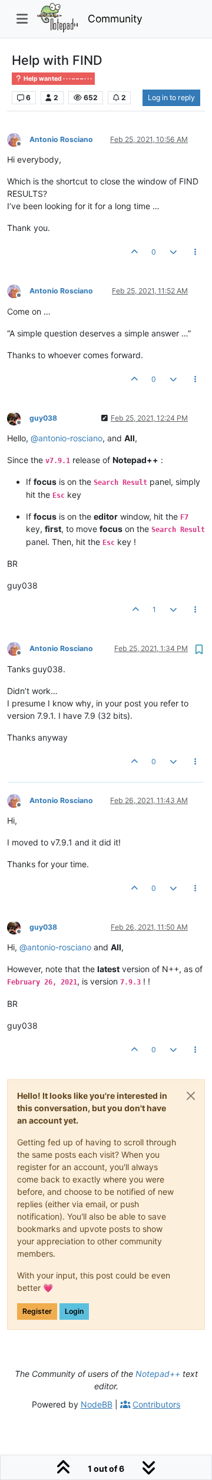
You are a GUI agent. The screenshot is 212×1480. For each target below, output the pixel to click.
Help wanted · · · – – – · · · (57, 78)
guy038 (43, 418)
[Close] (190, 1096)
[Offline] (18, 139)
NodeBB (96, 1404)
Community (115, 18)
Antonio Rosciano (61, 139)
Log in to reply (171, 97)
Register (37, 1311)
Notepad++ (157, 1374)
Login (74, 1311)
